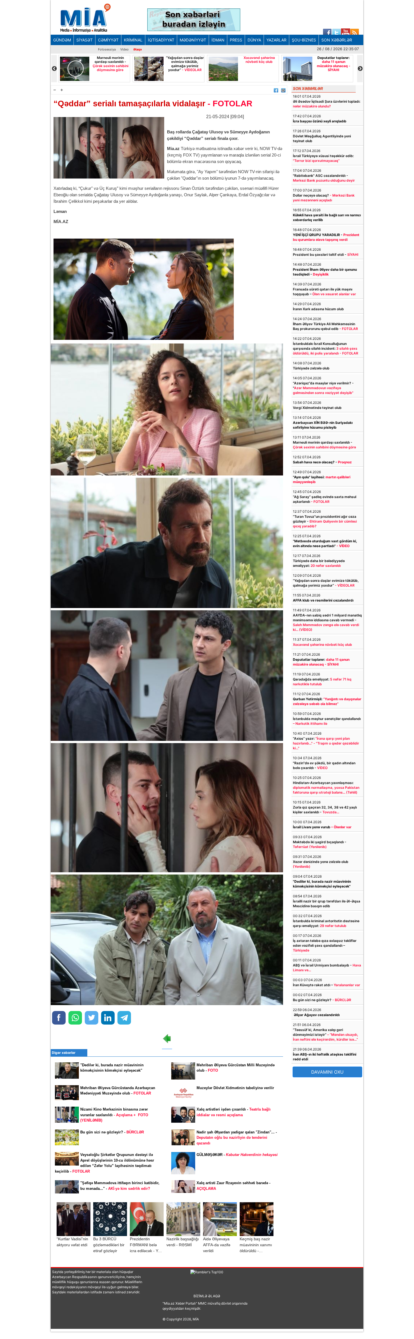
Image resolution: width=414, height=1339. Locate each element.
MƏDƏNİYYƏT (193, 40)
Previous (54, 68)
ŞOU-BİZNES (304, 40)
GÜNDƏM (62, 40)
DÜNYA (254, 40)
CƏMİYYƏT (108, 40)
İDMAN (218, 40)
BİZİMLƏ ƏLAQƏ (206, 1296)
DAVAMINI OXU (327, 1072)
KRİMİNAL (133, 40)
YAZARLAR (276, 40)
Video (124, 49)
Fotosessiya (107, 49)
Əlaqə (137, 49)
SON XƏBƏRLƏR (336, 40)
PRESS (236, 40)
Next (360, 68)
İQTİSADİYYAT (161, 40)
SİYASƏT (84, 40)
